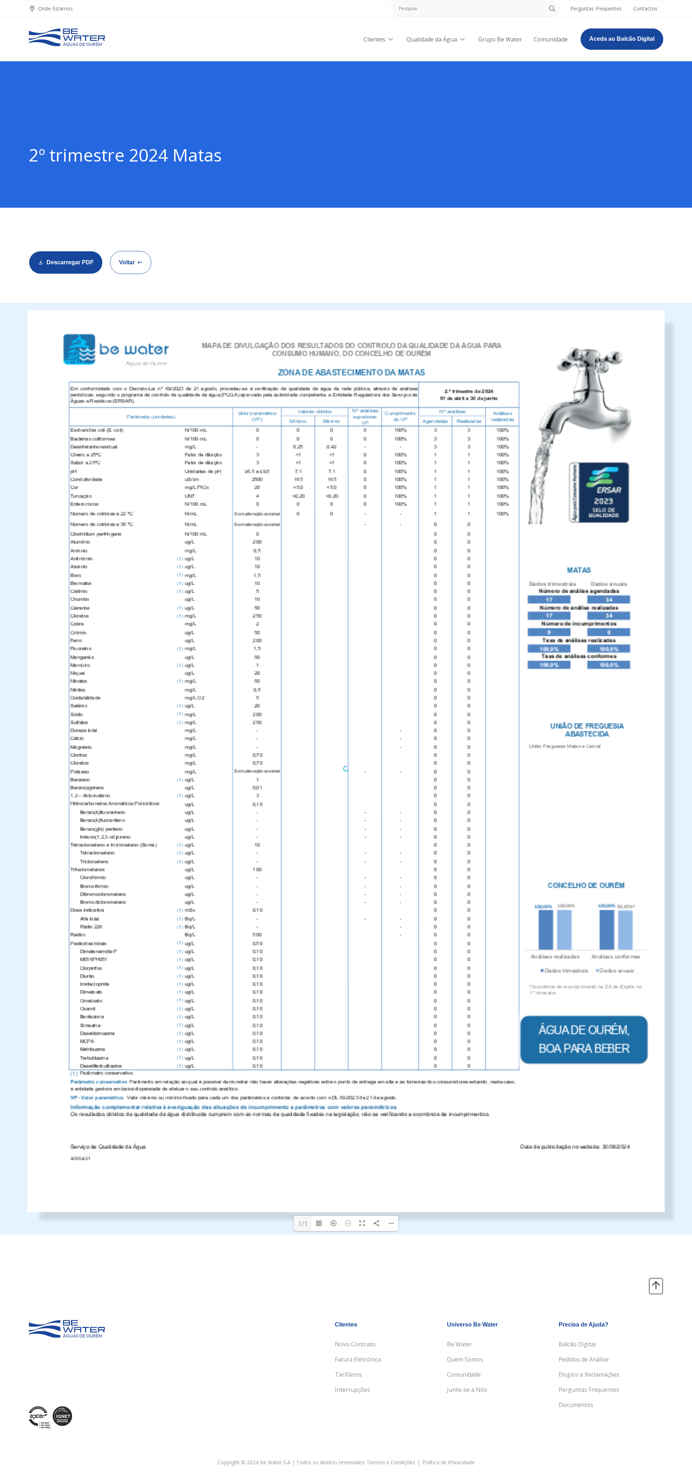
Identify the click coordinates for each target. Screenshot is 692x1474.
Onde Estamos (55, 8)
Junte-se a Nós (467, 1390)
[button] (130, 262)
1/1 (303, 1223)
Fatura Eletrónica (358, 1359)
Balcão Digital (577, 1344)
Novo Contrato (355, 1344)
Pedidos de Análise (584, 1359)
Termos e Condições (391, 1462)
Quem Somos (465, 1359)
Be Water (459, 1344)
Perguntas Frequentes (589, 1390)
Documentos (576, 1405)
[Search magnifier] (552, 9)
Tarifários (348, 1374)
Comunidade (464, 1374)
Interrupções (352, 1390)
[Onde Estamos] (32, 8)
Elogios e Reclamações (589, 1374)
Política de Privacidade (448, 1462)
